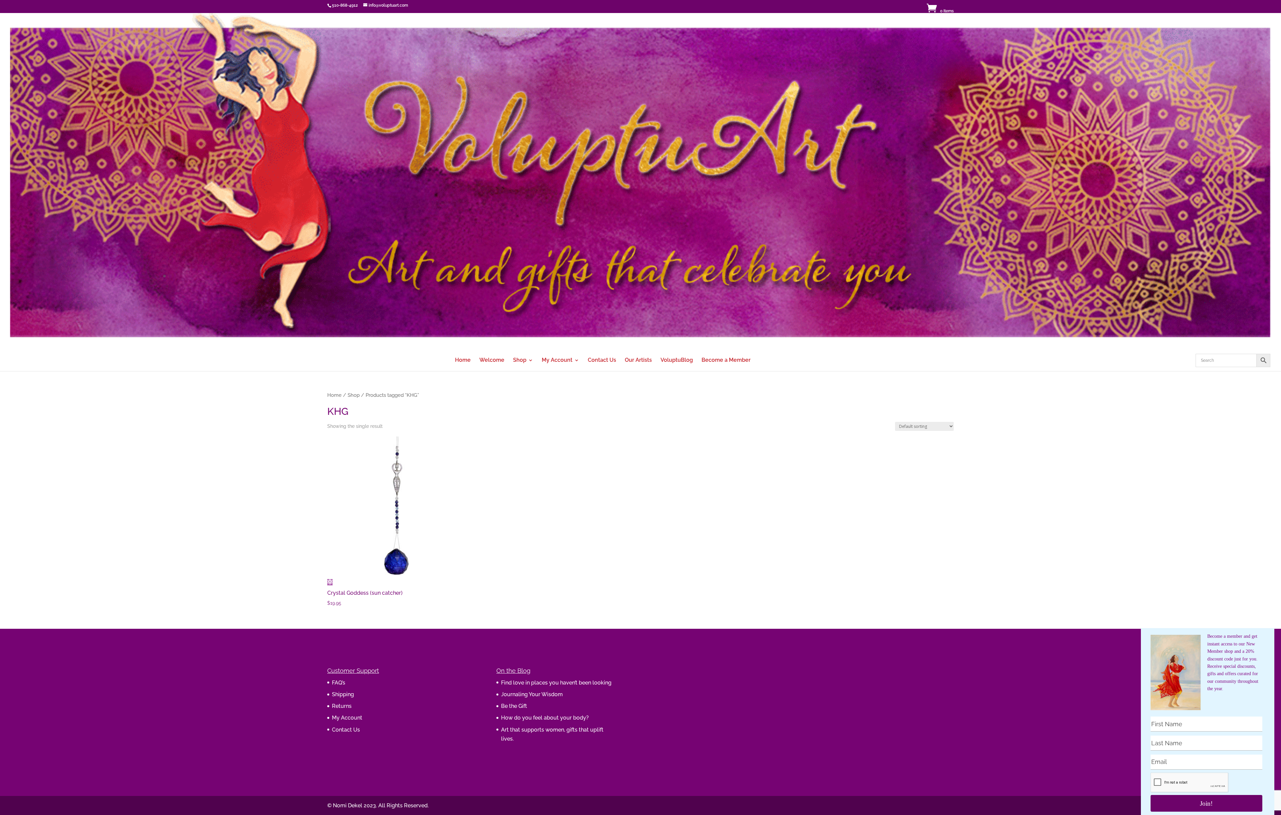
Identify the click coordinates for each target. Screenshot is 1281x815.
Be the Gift (514, 706)
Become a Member (726, 360)
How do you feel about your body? (545, 718)
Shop (519, 360)
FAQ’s (338, 683)
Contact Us (602, 360)
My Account (557, 360)
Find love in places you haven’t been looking (556, 683)
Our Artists (638, 360)
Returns (342, 706)
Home (463, 360)
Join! (1206, 803)
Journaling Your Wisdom (532, 694)
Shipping (343, 694)
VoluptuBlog (677, 360)
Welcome (491, 360)
